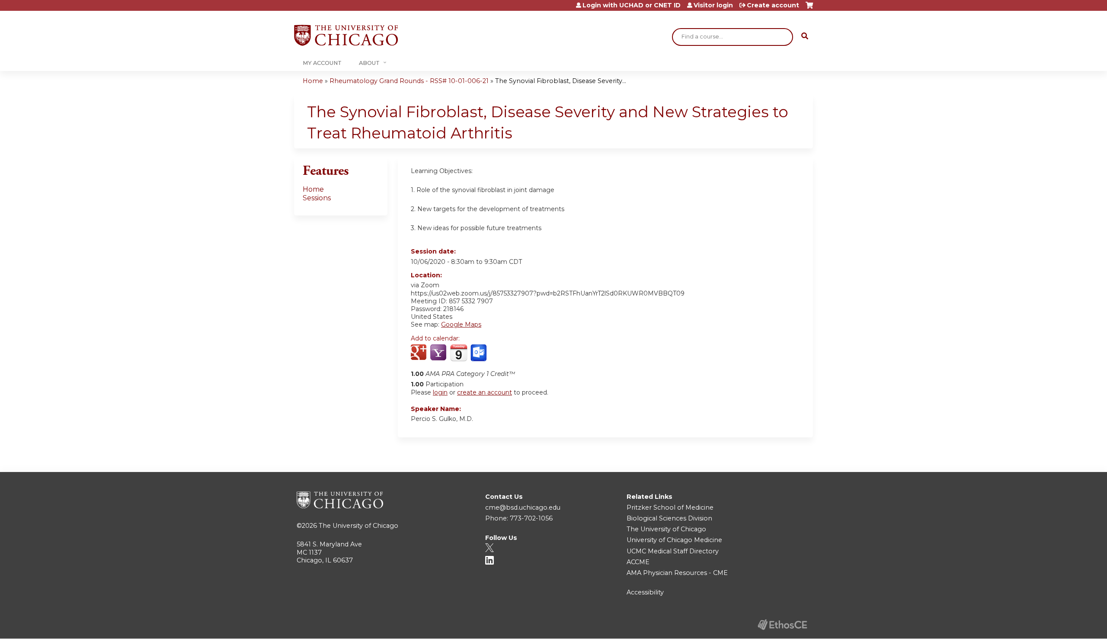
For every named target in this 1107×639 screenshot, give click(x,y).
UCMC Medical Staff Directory (673, 551)
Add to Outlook (479, 353)
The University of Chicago (358, 526)
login (440, 392)
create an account (484, 392)
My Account (322, 63)
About (369, 63)
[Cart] (809, 8)
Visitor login (713, 5)
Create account (773, 5)
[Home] (346, 35)
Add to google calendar (420, 353)
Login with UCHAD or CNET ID (631, 5)
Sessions (317, 198)
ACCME (638, 562)
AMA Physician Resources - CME (677, 573)
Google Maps (461, 324)
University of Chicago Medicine (674, 540)
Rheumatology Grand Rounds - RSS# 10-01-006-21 (409, 81)
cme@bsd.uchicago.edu (522, 507)
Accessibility (645, 592)
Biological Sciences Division (669, 518)
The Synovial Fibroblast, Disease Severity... (560, 81)
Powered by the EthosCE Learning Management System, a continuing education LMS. (782, 624)
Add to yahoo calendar (439, 353)
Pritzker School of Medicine (670, 507)
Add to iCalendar (458, 352)
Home (313, 81)
